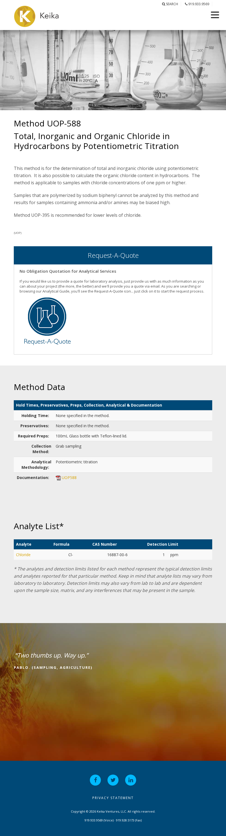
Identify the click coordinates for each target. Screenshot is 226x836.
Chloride (23, 554)
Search (171, 4)
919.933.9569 (198, 4)
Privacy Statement (113, 798)
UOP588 (69, 477)
